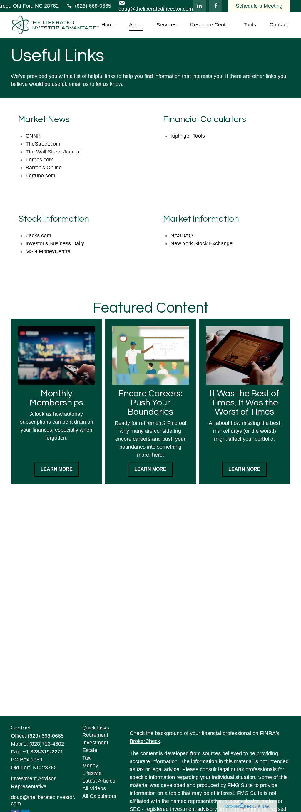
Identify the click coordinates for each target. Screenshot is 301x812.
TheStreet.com (43, 144)
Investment (95, 743)
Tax (86, 758)
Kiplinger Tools (187, 136)
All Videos (94, 788)
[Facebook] (215, 6)
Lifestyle (92, 773)
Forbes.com (39, 160)
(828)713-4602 (46, 744)
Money (90, 765)
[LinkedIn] (199, 6)
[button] (108, 25)
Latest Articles (98, 781)
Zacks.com (38, 235)
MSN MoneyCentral (49, 251)
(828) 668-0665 (93, 6)
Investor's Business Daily (55, 243)
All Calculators (99, 796)
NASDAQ (181, 235)
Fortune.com (40, 175)
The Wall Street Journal (53, 152)
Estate (89, 750)
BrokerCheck (145, 741)
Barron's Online (44, 168)
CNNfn (33, 136)
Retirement (95, 735)
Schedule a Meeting (259, 6)
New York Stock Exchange (201, 243)
